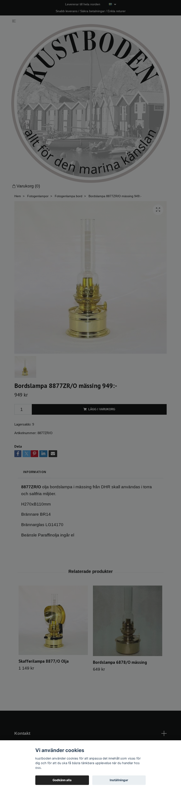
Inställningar (119, 780)
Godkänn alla (62, 780)
